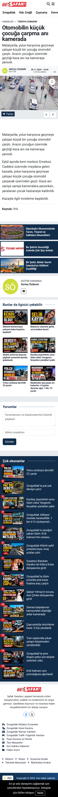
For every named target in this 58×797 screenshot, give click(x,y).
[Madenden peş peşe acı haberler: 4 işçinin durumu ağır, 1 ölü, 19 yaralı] (42, 372)
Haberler (7, 21)
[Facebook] (26, 714)
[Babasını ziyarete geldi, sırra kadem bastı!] (42, 316)
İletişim (9, 759)
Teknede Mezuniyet (15, 762)
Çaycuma (41, 12)
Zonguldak (8, 12)
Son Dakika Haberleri (18, 746)
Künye (22, 759)
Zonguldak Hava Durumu (20, 728)
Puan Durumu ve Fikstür (19, 739)
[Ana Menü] (53, 4)
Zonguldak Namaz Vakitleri (21, 731)
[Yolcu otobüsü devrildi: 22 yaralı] (15, 372)
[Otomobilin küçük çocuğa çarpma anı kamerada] (29, 93)
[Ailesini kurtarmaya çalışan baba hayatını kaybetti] (15, 316)
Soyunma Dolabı (39, 759)
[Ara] (48, 4)
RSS (9, 778)
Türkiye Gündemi (27, 21)
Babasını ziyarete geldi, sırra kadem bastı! (42, 328)
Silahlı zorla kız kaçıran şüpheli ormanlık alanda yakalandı (15, 357)
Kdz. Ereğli (25, 12)
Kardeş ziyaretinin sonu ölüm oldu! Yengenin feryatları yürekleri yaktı (42, 357)
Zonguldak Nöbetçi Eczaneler (22, 724)
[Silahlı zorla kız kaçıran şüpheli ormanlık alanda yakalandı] (15, 345)
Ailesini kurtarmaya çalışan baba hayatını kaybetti (14, 329)
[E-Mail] (23, 291)
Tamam (40, 793)
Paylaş (9, 113)
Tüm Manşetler (15, 742)
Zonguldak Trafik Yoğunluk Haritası (25, 735)
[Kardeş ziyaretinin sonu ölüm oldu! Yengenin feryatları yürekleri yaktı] (42, 345)
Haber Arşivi (13, 749)
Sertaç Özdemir (30, 284)
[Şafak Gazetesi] (14, 4)
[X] (32, 714)
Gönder (9, 441)
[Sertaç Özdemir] (10, 286)
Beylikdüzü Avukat (41, 762)
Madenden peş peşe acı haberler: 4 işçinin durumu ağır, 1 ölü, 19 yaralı (42, 386)
